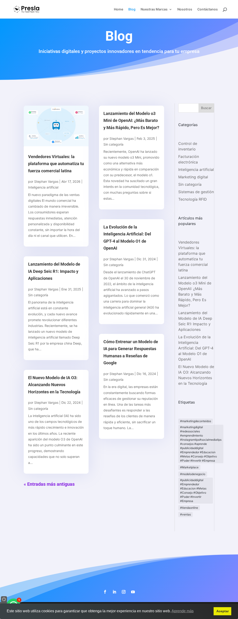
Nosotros (184, 9)
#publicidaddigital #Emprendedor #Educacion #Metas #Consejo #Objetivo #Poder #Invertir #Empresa (193, 490)
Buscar (206, 108)
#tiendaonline (189, 507)
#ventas (185, 514)
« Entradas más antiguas (49, 484)
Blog (132, 9)
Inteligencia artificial (43, 187)
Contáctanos (207, 9)
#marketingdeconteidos (195, 421)
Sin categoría (38, 295)
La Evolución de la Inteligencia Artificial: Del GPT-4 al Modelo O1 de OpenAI (195, 348)
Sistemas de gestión (196, 191)
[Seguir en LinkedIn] (114, 592)
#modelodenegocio (192, 474)
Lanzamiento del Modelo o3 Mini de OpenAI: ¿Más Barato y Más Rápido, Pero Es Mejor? (131, 120)
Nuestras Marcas (154, 9)
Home (118, 9)
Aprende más (183, 611)
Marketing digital (193, 177)
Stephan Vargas (46, 181)
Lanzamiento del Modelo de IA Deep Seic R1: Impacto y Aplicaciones (54, 271)
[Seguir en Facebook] (105, 592)
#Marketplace (189, 467)
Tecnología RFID (192, 199)
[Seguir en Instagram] (123, 592)
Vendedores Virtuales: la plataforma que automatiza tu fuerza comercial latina (56, 163)
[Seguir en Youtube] (133, 592)
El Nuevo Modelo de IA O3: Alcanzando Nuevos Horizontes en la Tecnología (54, 384)
